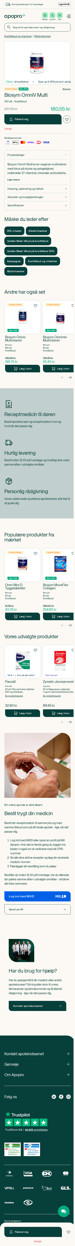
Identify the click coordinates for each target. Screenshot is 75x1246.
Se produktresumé (14, 696)
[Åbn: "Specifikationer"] (36, 205)
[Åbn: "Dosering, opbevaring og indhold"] (36, 189)
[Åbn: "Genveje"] (36, 1064)
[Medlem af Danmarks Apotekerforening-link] (63, 4)
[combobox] (36, 27)
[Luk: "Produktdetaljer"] (36, 155)
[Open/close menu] (67, 16)
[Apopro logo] (14, 16)
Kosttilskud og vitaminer (18, 36)
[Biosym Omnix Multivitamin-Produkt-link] (22, 336)
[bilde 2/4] (35, 71)
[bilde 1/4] (34, 71)
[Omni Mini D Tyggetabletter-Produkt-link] (22, 584)
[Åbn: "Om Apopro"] (36, 1074)
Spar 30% (23, 89)
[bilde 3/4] (37, 71)
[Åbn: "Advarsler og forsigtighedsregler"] (36, 197)
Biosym (65, 89)
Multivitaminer (42, 36)
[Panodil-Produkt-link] (22, 681)
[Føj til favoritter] (67, 1232)
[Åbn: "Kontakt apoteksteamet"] (36, 1053)
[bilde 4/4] (39, 71)
